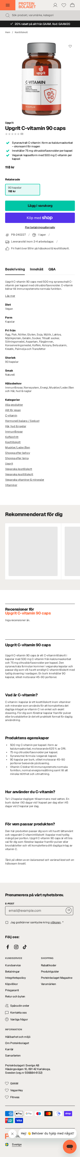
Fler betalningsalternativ (40, 227)
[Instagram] (16, 947)
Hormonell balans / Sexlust (22, 421)
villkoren (55, 922)
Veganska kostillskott (18, 469)
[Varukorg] (72, 5)
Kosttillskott (21, 32)
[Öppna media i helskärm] (40, 77)
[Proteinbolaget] (27, 5)
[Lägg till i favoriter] (70, 46)
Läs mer (10, 296)
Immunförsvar (14, 431)
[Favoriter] (63, 5)
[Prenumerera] (68, 910)
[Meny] (7, 5)
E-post (9, 903)
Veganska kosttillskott (19, 474)
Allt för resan (13, 410)
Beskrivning (15, 269)
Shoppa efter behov (17, 453)
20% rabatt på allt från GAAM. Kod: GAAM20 (42, 24)
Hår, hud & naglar (15, 426)
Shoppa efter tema (17, 458)
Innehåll (36, 269)
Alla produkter (14, 405)
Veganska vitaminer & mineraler (24, 480)
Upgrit (9, 123)
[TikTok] (24, 947)
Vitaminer (11, 485)
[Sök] (7, 15)
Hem (7, 32)
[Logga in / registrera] (55, 5)
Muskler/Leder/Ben (17, 447)
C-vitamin (11, 415)
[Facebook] (7, 947)
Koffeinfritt (11, 437)
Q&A (52, 269)
